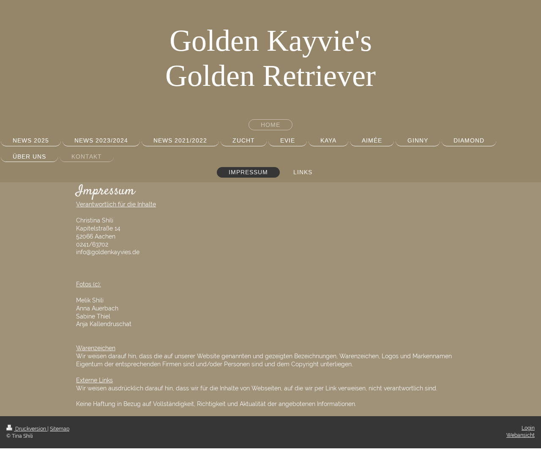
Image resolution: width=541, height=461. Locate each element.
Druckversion (30, 429)
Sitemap (59, 429)
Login (528, 428)
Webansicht (520, 435)
